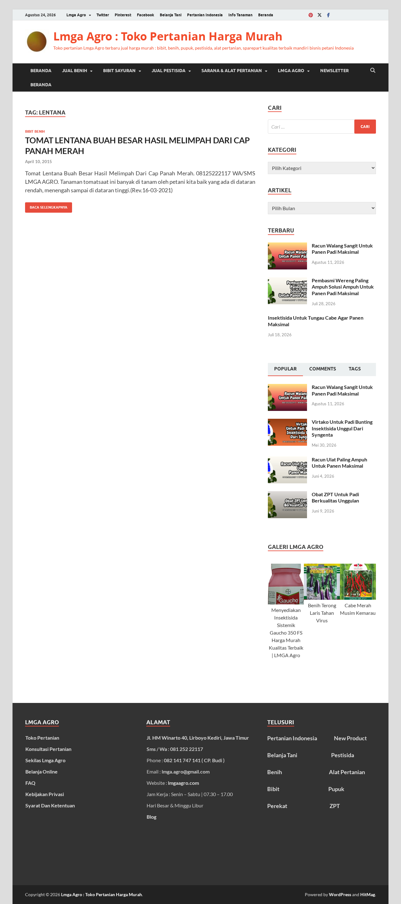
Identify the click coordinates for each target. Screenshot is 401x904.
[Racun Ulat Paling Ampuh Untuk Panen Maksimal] (287, 460)
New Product (350, 738)
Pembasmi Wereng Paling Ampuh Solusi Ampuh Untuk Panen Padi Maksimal (343, 286)
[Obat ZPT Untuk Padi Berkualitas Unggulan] (287, 495)
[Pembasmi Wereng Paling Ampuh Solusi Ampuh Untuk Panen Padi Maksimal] (287, 281)
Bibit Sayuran (119, 70)
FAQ (30, 783)
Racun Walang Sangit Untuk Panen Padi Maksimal (342, 248)
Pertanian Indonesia (205, 15)
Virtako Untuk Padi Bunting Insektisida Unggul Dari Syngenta (342, 428)
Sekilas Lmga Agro (45, 760)
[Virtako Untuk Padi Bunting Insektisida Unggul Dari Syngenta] (287, 422)
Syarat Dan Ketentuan (50, 805)
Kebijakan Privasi (44, 794)
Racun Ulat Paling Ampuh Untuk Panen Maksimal (339, 462)
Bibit (273, 788)
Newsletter (334, 70)
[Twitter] (319, 14)
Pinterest (123, 15)
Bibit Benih (35, 131)
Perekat (277, 805)
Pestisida (342, 755)
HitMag (367, 894)
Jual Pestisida (168, 70)
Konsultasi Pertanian (48, 749)
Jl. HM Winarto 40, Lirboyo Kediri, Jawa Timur (198, 738)
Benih (274, 771)
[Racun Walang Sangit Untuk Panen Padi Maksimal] (287, 246)
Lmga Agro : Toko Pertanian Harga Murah (168, 36)
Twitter (102, 15)
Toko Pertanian (42, 738)
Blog (151, 817)
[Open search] (373, 70)
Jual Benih (74, 70)
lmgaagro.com (183, 783)
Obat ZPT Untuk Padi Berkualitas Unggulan (335, 497)
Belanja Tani (170, 15)
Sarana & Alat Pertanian (231, 70)
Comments (322, 369)
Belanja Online (41, 771)
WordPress (340, 894)
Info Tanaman (240, 15)
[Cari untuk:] (322, 127)
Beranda (265, 15)
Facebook (145, 15)
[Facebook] (328, 14)
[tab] (285, 369)
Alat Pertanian (347, 771)
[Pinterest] (311, 14)
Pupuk (336, 788)
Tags (355, 369)
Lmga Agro (76, 15)
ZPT (335, 805)
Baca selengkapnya (46, 206)
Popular (285, 369)
